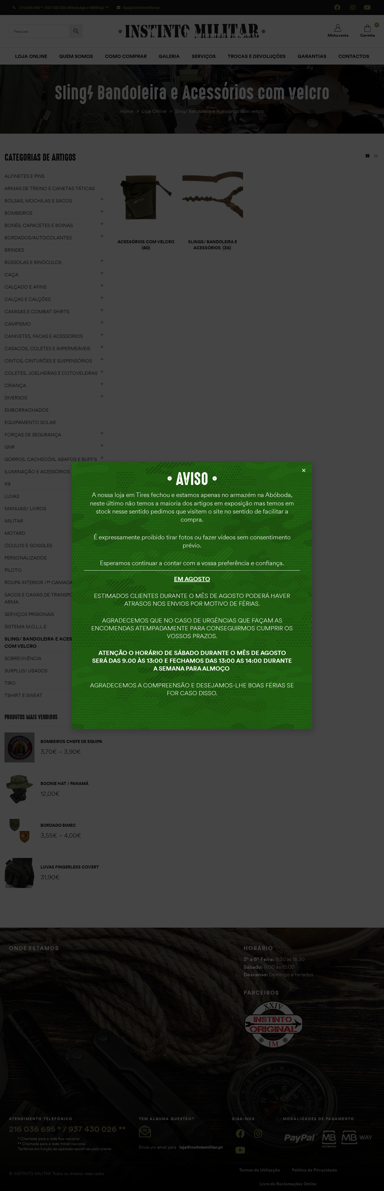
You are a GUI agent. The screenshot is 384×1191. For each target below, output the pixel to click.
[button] (304, 470)
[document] (192, 595)
